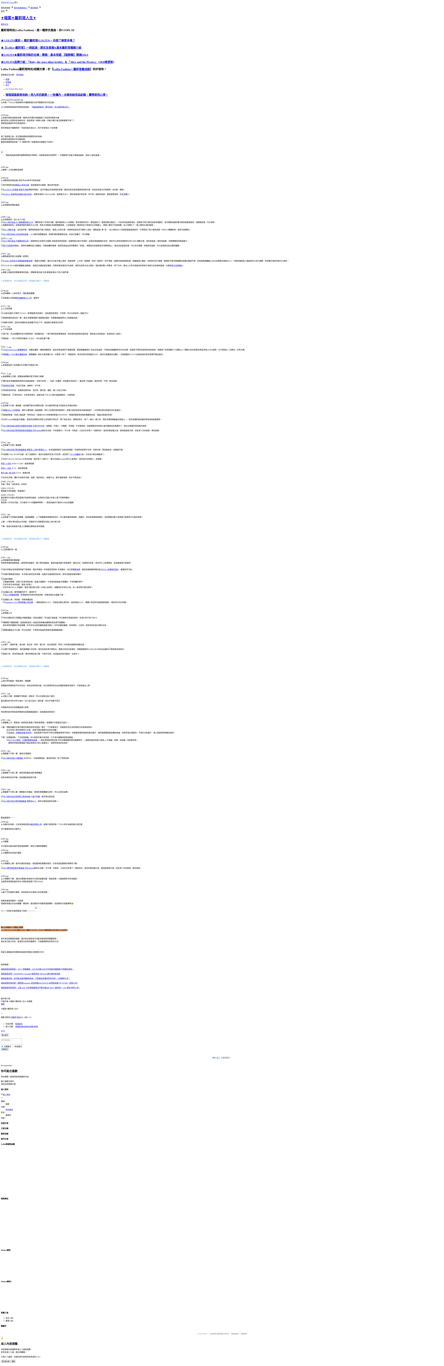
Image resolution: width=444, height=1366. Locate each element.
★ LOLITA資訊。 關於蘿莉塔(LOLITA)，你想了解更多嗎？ (38, 40)
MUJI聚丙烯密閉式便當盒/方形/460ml (18, 868)
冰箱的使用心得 (35, 824)
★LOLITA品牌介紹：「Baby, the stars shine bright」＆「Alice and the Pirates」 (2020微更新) (57, 62)
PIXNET (204, 1334)
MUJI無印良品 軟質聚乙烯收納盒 (16, 797)
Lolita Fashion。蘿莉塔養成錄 (71, 69)
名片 (7, 85)
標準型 (29, 801)
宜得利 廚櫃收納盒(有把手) (20, 733)
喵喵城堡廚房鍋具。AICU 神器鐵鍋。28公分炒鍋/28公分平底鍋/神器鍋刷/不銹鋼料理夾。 (37, 969)
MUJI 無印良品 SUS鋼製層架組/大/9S (18, 222)
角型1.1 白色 (6, 468)
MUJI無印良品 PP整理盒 (13, 758)
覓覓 (123, 194)
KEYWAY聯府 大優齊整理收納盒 (23, 740)
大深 (34, 426)
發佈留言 (5, 1049)
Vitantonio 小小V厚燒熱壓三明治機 (19, 602)
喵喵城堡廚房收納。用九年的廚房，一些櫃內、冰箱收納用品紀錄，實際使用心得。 (57, 94)
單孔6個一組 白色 (8, 473)
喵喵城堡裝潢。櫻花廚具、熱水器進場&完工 (50, 107)
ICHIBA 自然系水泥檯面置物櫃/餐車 (18, 261)
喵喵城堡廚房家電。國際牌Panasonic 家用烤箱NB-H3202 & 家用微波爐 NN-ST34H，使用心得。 (40, 983)
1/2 (35, 801)
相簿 (7, 79)
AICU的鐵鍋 (75, 454)
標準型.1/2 (42, 450)
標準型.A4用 (32, 450)
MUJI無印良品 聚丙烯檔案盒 (14, 450)
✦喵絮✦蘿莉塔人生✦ (18, 18)
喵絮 (3, 1004)
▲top (3, 1031)
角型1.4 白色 (6, 464)
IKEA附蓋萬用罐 (12, 595)
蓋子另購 (36, 797)
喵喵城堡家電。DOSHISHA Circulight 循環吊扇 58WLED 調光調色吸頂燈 (30, 974)
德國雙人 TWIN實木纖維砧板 (15, 354)
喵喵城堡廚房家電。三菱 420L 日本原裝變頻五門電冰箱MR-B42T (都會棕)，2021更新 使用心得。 (40, 988)
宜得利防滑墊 (8, 386)
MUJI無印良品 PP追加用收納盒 (15, 234)
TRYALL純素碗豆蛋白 (109, 569)
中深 (42, 426)
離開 (13, 1361)
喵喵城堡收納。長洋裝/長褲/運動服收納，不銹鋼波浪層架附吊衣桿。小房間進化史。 (35, 978)
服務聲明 (244, 1334)
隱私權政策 (235, 1334)
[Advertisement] (12, 1265)
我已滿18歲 (5, 1361)
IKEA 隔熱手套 (9, 230)
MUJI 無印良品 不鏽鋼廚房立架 (16, 241)
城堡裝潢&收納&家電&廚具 (26, 1027)
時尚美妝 (20, 75)
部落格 (8, 82)
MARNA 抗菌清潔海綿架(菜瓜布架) (17, 194)
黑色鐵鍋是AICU (23, 298)
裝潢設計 (19, 1024)
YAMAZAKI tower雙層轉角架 (15, 350)
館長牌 (77, 569)
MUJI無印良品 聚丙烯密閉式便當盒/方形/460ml (22, 431)
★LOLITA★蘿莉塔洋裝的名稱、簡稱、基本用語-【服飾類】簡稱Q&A (44, 54)
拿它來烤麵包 (177, 266)
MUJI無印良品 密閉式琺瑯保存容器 (17, 426)
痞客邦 (14, 1017)
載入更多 (5, 1035)
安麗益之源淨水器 (21, 185)
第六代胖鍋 (7, 246)
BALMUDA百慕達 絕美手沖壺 (15, 190)
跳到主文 (4, 24)
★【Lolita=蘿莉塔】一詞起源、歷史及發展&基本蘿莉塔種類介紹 (41, 47)
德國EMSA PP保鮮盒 (11, 410)
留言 (19, 1017)
